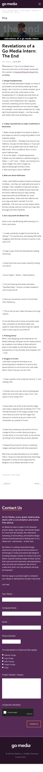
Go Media (5, 527)
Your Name (8, 594)
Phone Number (9, 636)
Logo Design (8, 658)
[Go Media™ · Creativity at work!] (10, 4)
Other (6, 668)
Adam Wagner (6, 62)
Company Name (9, 608)
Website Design (10, 655)
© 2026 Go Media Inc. (14, 754)
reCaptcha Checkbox (11, 705)
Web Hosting (9, 661)
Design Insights (13, 10)
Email (5, 622)
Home (4, 10)
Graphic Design (25, 10)
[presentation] (21, 712)
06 (16, 62)
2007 (19, 62)
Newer (37, 483)
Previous (7, 483)
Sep (14, 62)
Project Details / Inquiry (12, 674)
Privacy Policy (20, 757)
